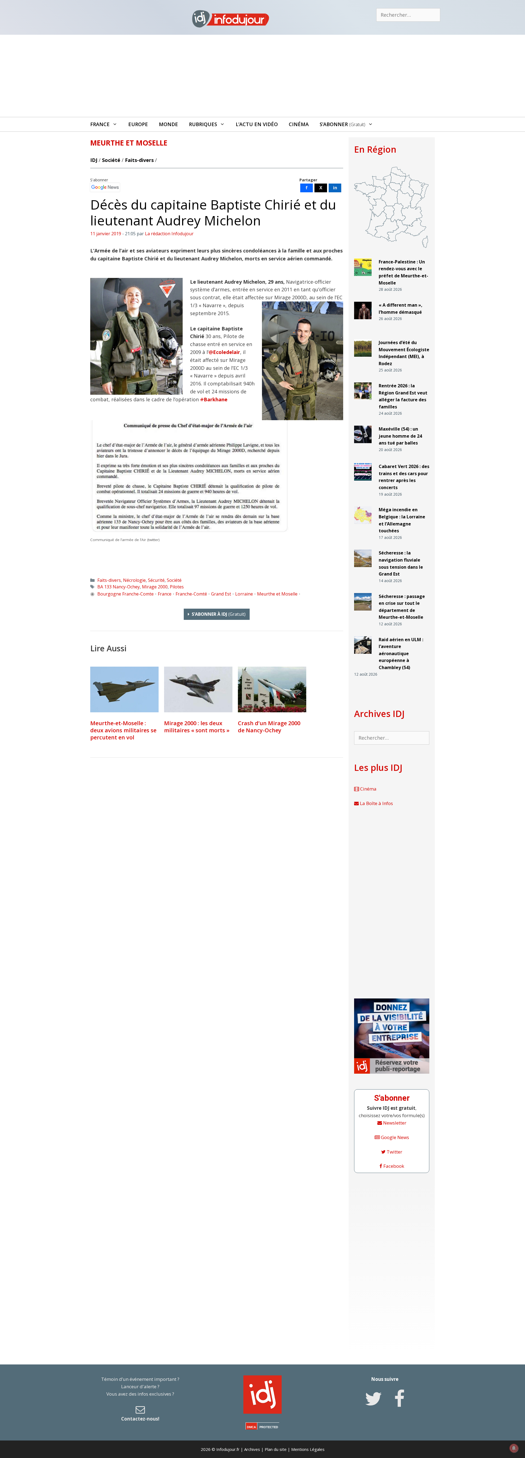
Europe (138, 124)
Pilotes (177, 587)
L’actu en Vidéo (257, 124)
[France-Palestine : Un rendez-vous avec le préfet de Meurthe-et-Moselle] (363, 278)
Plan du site (276, 1449)
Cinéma (299, 124)
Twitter (394, 1152)
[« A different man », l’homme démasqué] (363, 321)
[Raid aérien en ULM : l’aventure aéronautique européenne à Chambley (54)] (363, 656)
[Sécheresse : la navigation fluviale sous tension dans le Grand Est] (363, 569)
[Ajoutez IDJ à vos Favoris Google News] (105, 187)
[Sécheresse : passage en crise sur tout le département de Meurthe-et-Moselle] (363, 612)
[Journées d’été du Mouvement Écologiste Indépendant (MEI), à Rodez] (363, 359)
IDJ (93, 160)
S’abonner (342, 124)
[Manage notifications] (513, 1448)
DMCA (251, 1427)
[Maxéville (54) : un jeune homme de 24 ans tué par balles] (363, 445)
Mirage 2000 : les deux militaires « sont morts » (196, 726)
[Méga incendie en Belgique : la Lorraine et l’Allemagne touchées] (363, 526)
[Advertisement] (262, 75)
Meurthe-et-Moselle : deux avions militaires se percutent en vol (123, 730)
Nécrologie (134, 580)
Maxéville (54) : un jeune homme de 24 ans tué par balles (400, 436)
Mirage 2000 (155, 587)
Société (111, 160)
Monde (168, 124)
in (335, 188)
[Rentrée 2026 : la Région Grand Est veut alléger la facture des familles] (363, 402)
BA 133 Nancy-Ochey (118, 587)
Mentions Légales (308, 1449)
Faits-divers (139, 160)
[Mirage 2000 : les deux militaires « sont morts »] (198, 689)
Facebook (393, 1166)
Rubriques (203, 124)
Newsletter (394, 1123)
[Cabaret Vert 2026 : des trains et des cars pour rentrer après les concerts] (363, 483)
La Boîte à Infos (376, 803)
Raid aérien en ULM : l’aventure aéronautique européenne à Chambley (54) (401, 653)
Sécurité (156, 580)
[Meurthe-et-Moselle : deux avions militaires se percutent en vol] (124, 689)
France (100, 124)
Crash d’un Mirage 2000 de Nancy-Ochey (269, 726)
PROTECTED (268, 1427)
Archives (252, 1449)
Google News (394, 1137)
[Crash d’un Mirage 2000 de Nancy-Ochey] (272, 689)
